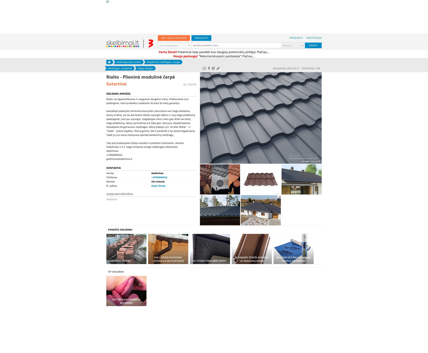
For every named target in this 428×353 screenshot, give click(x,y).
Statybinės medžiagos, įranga (163, 62)
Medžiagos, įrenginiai (120, 68)
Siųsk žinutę (158, 185)
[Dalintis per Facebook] (209, 68)
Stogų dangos (145, 68)
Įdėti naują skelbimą (174, 38)
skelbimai (111, 199)
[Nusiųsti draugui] (204, 68)
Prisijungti (296, 37)
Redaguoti (201, 38)
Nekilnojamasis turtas (129, 62)
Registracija (314, 37)
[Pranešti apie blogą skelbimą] (213, 68)
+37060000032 (159, 177)
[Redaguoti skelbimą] (218, 68)
